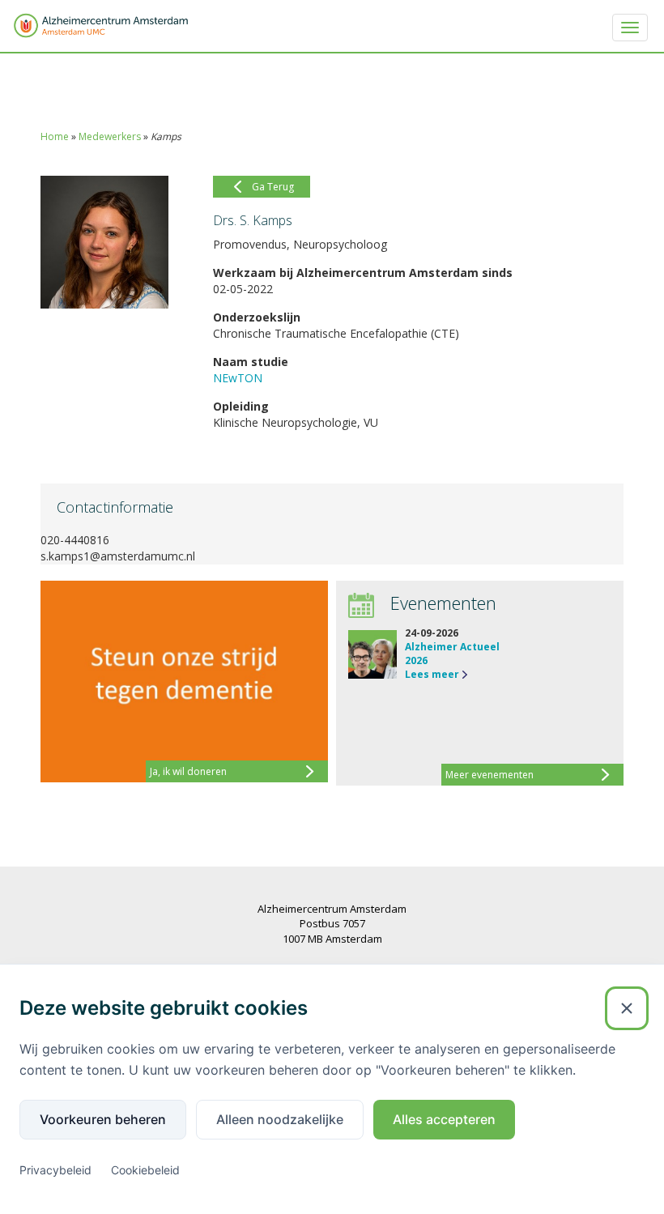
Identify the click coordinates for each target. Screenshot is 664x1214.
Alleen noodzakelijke (279, 1119)
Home (54, 136)
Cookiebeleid (145, 1170)
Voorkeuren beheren (103, 1119)
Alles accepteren (444, 1119)
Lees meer (432, 674)
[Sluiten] (627, 1008)
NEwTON (237, 377)
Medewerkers (110, 136)
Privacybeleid (55, 1170)
